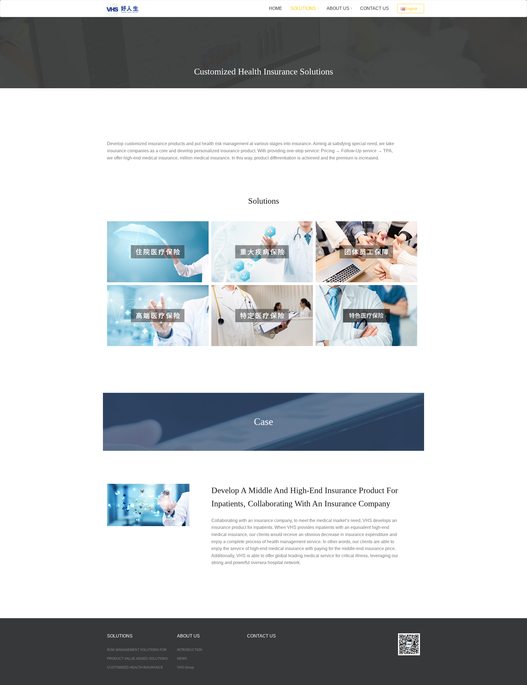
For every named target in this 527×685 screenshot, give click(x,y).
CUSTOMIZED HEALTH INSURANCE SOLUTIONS (135, 667)
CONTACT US (374, 8)
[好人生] (123, 8)
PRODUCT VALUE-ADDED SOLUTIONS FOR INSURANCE (137, 659)
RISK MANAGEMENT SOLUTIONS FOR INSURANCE (137, 650)
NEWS (182, 659)
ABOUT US (338, 8)
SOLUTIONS (303, 8)
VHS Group (185, 667)
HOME (275, 8)
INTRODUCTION (189, 650)
